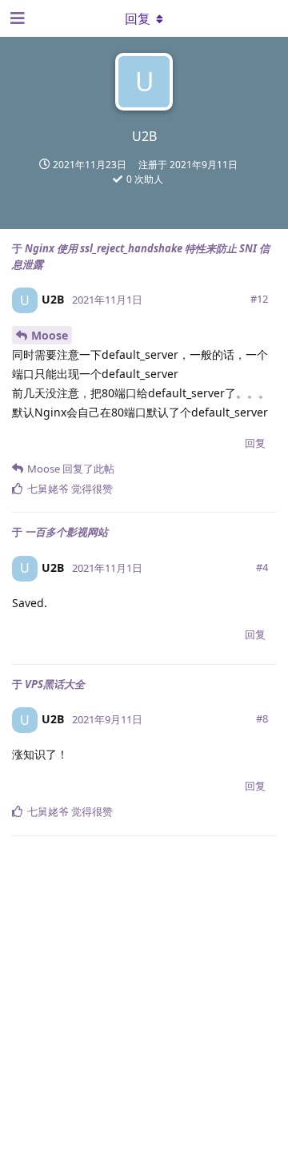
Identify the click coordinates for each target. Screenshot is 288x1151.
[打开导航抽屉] (16, 18)
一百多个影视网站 (66, 532)
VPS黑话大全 (55, 684)
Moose (49, 335)
